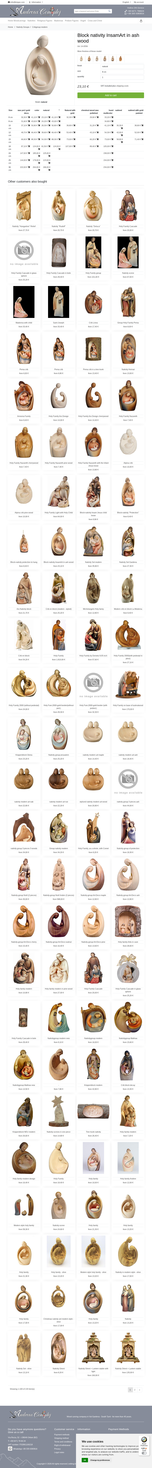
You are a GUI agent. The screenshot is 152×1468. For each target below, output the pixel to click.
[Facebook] (10, 1448)
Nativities (31, 21)
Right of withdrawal (62, 1445)
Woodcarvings (20, 21)
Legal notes (59, 1452)
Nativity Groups (22, 27)
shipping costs (122, 86)
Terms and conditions (63, 1442)
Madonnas (58, 21)
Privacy (57, 1449)
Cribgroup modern (40, 27)
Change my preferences (100, 1460)
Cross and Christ (95, 21)
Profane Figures (71, 21)
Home (10, 27)
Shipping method (61, 1438)
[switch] (144, 1453)
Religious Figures (44, 21)
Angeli (83, 21)
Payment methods (61, 1435)
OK (85, 1460)
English (126, 2)
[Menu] (148, 1436)
